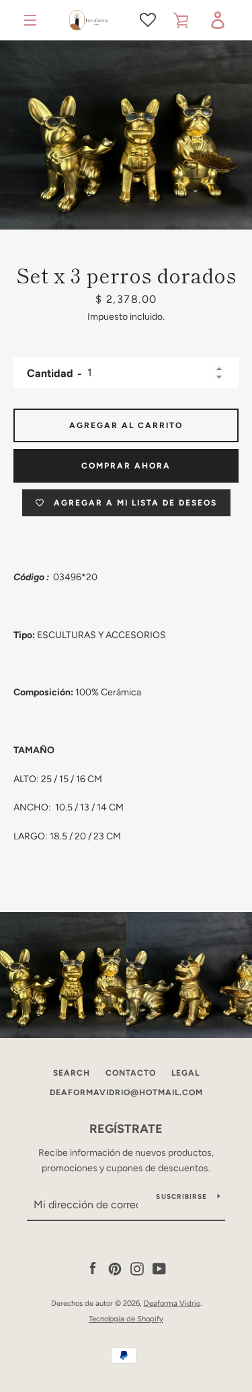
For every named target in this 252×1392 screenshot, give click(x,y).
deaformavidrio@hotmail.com (126, 1092)
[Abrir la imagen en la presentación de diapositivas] (126, 135)
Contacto (131, 1073)
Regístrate (126, 1128)
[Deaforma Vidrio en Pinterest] (115, 1268)
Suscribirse (181, 1196)
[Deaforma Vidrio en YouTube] (159, 1268)
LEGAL (185, 1073)
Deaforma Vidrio (172, 1303)
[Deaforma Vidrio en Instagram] (137, 1268)
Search (71, 1073)
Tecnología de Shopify (126, 1318)
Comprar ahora (126, 466)
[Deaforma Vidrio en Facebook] (92, 1268)
